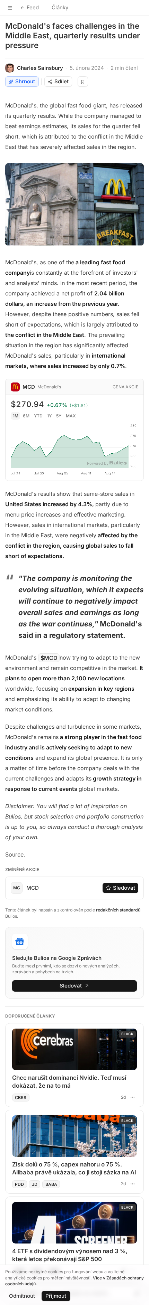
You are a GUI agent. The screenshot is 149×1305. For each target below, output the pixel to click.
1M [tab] (15, 415)
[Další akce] (132, 1097)
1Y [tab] (49, 415)
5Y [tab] (58, 415)
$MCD (49, 657)
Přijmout (55, 1296)
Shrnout (25, 81)
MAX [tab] (71, 415)
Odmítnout (22, 1296)
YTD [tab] (38, 415)
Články (60, 7)
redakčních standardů (118, 909)
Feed (33, 7)
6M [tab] (26, 415)
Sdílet (61, 81)
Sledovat (124, 888)
